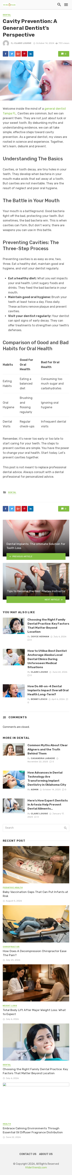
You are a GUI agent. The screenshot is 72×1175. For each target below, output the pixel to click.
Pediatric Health (13, 888)
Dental (7, 15)
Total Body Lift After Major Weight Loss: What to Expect (34, 1012)
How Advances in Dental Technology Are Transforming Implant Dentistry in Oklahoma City (47, 778)
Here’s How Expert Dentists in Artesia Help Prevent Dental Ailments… (48, 804)
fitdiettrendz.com (36, 1167)
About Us (46, 1154)
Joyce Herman (40, 636)
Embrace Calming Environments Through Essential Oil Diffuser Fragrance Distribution (33, 1130)
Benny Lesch (39, 699)
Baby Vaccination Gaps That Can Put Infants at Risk (35, 894)
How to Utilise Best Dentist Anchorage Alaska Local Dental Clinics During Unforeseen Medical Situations (47, 659)
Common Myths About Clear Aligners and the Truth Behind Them (48, 749)
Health (7, 1124)
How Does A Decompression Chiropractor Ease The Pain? (34, 953)
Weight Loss (10, 1006)
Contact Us (27, 1154)
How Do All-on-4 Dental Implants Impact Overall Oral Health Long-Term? (48, 690)
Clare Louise (22, 43)
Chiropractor (11, 947)
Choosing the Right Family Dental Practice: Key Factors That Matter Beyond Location (48, 625)
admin (34, 789)
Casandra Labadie (43, 758)
